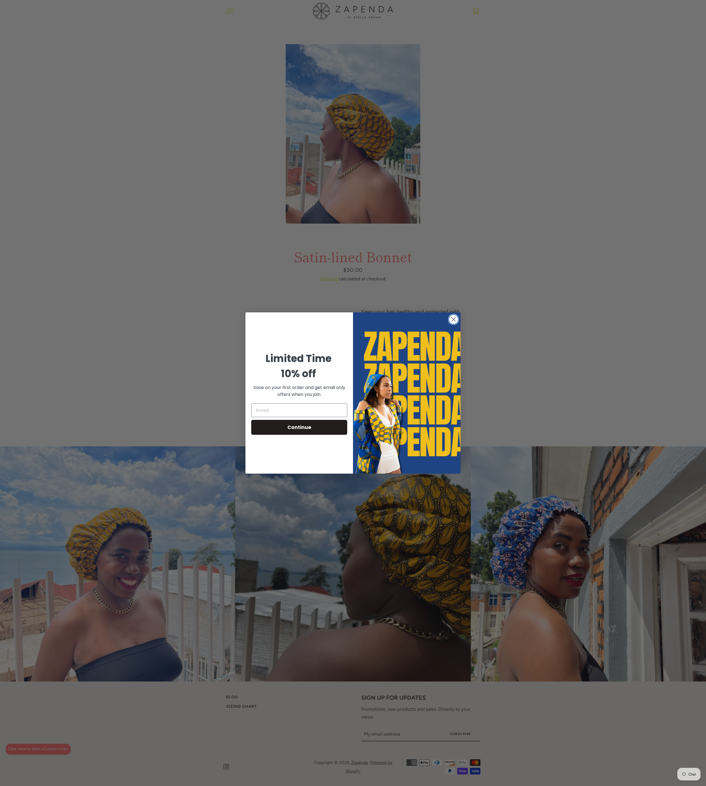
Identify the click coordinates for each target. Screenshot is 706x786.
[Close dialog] (453, 319)
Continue (299, 427)
